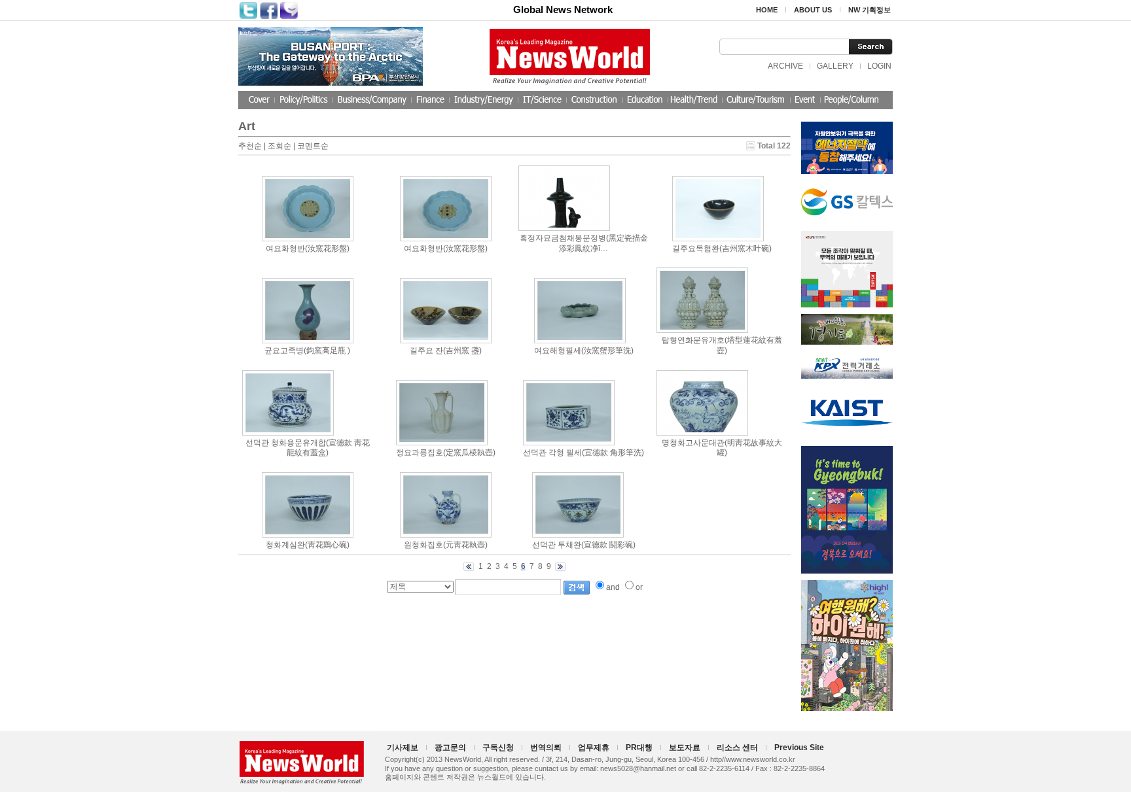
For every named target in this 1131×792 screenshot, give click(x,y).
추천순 (250, 145)
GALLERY (835, 66)
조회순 (279, 145)
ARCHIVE (785, 66)
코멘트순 (313, 145)
